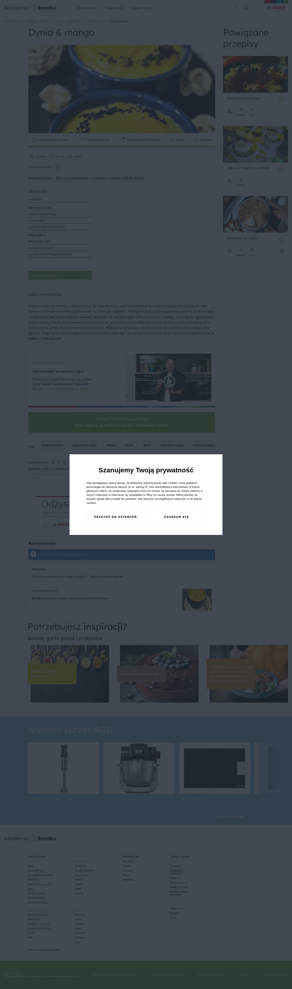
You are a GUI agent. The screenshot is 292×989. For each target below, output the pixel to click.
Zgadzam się (176, 517)
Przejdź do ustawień (115, 517)
